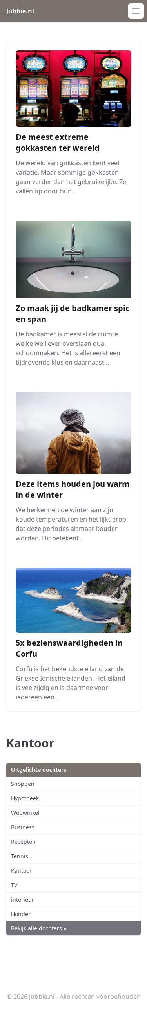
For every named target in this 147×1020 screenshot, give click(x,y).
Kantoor (21, 870)
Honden (21, 914)
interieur (22, 899)
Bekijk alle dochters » (38, 928)
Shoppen (22, 783)
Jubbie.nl (20, 11)
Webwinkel (25, 812)
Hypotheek (25, 798)
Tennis (19, 856)
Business (22, 827)
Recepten (23, 841)
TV (14, 885)
